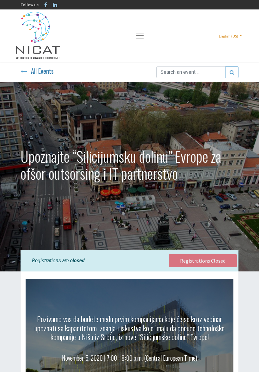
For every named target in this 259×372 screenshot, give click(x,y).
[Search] (232, 72)
